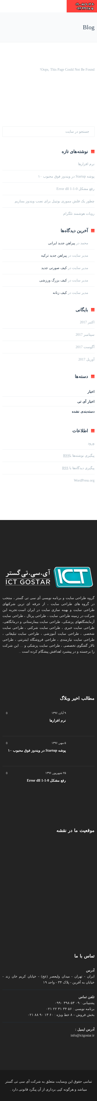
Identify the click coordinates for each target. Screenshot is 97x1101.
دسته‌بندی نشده (83, 411)
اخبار (91, 392)
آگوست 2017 (85, 347)
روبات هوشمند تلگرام (79, 213)
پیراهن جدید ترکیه (54, 255)
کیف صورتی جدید (54, 268)
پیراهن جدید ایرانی (61, 243)
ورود (91, 443)
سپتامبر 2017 (85, 334)
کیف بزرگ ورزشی (53, 280)
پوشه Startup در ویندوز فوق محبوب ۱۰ (66, 176)
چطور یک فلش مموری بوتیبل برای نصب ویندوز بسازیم (55, 201)
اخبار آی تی (86, 401)
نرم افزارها (86, 164)
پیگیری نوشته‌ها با (79, 456)
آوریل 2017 (86, 359)
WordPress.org (84, 480)
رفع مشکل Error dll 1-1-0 (75, 189)
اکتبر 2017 (87, 322)
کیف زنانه (60, 293)
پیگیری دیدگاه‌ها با (78, 468)
